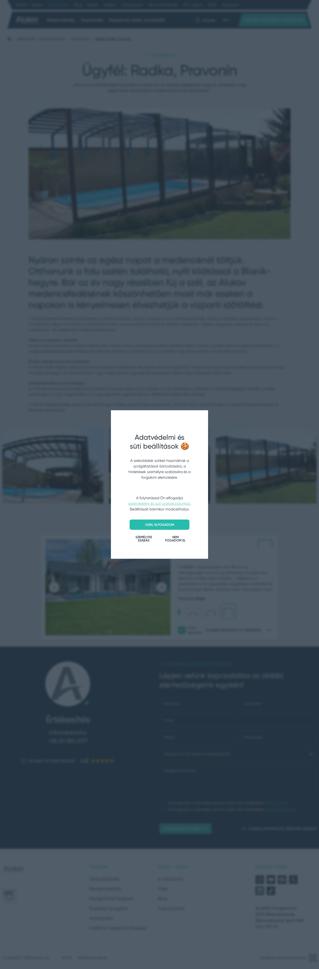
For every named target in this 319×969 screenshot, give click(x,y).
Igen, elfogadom (159, 525)
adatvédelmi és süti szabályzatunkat (159, 503)
